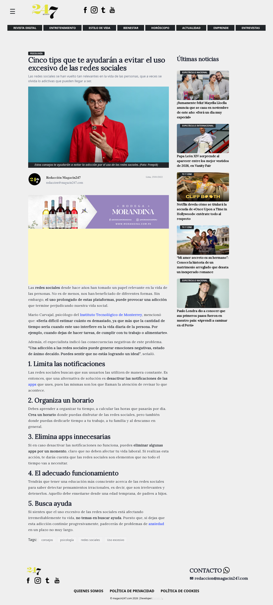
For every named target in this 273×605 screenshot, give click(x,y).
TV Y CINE (187, 174)
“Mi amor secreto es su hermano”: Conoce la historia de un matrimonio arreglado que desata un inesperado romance (202, 265)
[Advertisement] (98, 257)
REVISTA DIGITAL (24, 28)
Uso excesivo (115, 540)
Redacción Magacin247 (63, 177)
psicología (67, 540)
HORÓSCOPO (160, 28)
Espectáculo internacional (198, 125)
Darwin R (157, 598)
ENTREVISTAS (251, 28)
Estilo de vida (99, 28)
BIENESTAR (130, 28)
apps (32, 384)
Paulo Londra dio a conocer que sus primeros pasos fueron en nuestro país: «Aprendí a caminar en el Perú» (202, 318)
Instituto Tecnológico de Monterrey (111, 314)
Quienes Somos (88, 590)
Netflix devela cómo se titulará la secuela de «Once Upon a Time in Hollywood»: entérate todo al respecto (202, 211)
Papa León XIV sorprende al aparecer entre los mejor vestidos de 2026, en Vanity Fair (203, 161)
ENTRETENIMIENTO (62, 28)
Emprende (221, 28)
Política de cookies (180, 590)
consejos (47, 540)
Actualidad (191, 28)
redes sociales (90, 540)
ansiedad (156, 523)
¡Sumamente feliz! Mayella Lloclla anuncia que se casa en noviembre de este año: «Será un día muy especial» (202, 110)
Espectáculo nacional (194, 72)
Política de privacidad (132, 590)
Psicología (36, 53)
